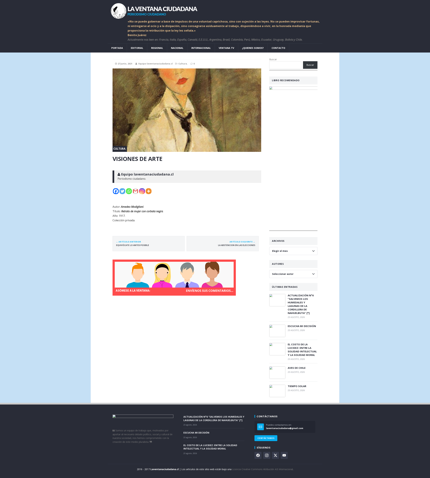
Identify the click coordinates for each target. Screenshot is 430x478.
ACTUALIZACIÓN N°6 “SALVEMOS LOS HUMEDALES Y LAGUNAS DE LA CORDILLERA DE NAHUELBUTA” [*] (301, 304)
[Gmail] (135, 191)
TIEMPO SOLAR (297, 386)
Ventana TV (226, 47)
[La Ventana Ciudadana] (215, 9)
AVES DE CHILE (297, 367)
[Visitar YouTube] (284, 455)
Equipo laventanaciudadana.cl (155, 63)
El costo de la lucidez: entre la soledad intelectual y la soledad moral (302, 350)
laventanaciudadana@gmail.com (284, 428)
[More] (149, 191)
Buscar (273, 59)
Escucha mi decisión (302, 326)
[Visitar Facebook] (258, 455)
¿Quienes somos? (253, 47)
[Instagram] (142, 191)
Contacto (278, 47)
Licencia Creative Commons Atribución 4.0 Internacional (262, 469)
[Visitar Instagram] (266, 455)
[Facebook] (116, 191)
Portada (117, 47)
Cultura (182, 63)
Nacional (177, 47)
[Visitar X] (275, 455)
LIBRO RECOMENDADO (286, 80)
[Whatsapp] (129, 191)
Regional (157, 47)
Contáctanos (265, 438)
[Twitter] (122, 191)
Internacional (201, 47)
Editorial (137, 47)
